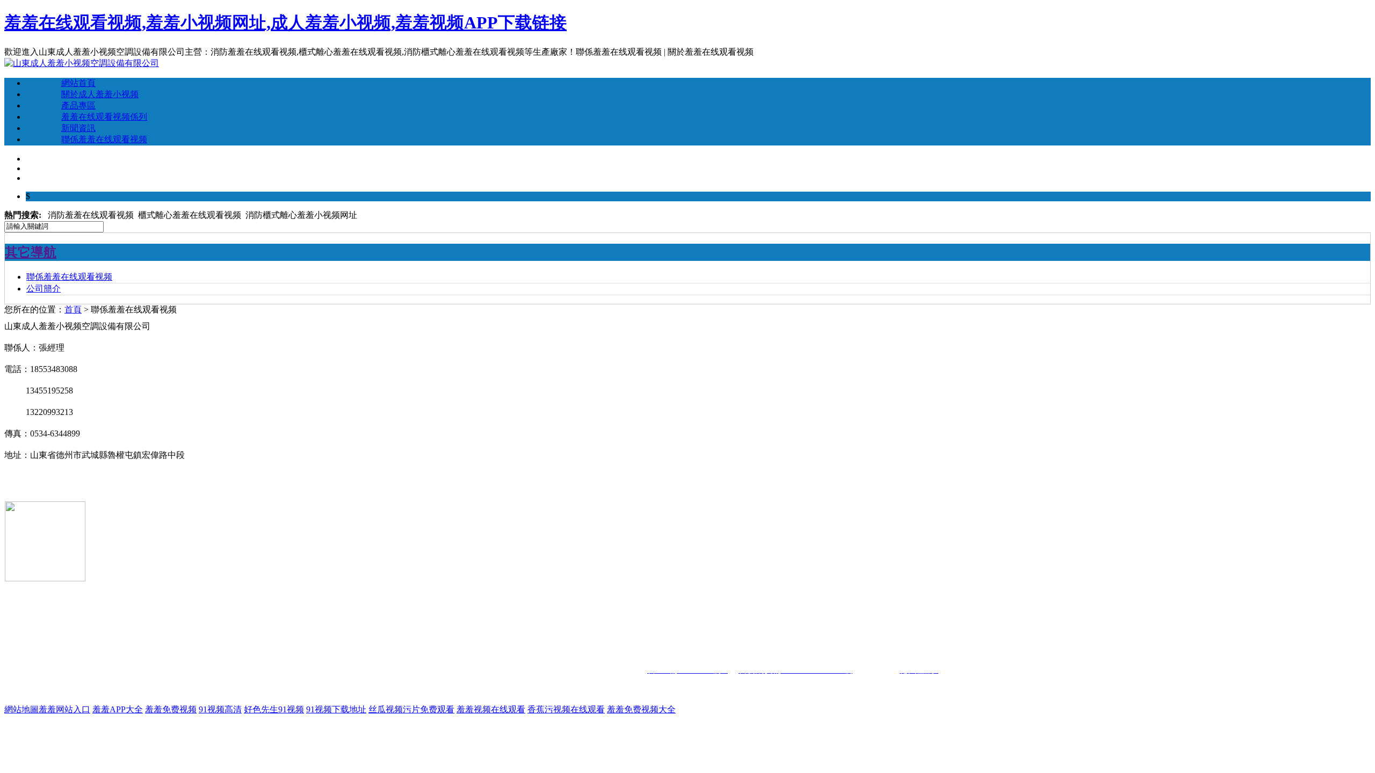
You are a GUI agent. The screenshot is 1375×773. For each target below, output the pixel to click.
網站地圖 (21, 709)
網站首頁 (78, 82)
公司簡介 (43, 288)
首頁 (73, 309)
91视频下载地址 (336, 709)
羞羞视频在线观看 (491, 709)
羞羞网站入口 (64, 709)
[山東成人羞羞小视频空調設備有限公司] (81, 63)
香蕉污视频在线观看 (566, 709)
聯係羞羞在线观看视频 (104, 139)
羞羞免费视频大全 (641, 709)
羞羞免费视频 (171, 709)
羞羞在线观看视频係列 (104, 116)
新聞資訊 (78, 128)
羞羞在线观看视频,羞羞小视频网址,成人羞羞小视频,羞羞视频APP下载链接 (285, 22)
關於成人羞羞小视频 (100, 94)
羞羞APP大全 (117, 709)
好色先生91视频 (274, 709)
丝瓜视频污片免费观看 (411, 709)
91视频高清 (220, 709)
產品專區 (78, 105)
